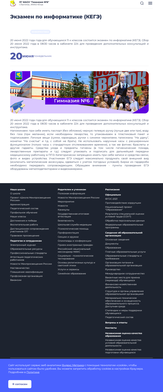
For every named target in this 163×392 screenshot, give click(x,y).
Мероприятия (66, 201)
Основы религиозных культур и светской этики (76, 264)
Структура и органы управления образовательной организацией (124, 292)
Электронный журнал (23, 244)
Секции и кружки (68, 236)
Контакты (111, 328)
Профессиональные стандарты (28, 253)
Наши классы (18, 216)
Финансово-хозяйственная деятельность (121, 286)
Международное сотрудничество (125, 273)
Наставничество (19, 268)
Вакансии (15, 280)
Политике (32, 372)
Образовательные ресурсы (26, 248)
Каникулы (63, 209)
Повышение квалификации (26, 271)
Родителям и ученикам (72, 189)
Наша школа (17, 189)
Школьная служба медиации (75, 224)
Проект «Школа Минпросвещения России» (30, 199)
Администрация (19, 204)
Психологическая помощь (73, 228)
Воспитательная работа (24, 224)
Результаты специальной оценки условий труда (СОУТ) (124, 215)
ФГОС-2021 (111, 198)
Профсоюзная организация (26, 276)
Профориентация (68, 232)
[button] (142, 3)
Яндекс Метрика (73, 365)
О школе (15, 193)
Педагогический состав (24, 208)
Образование (113, 247)
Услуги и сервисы (68, 269)
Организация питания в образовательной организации (123, 264)
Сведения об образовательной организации (123, 234)
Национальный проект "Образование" (118, 208)
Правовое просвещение (24, 235)
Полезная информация (71, 193)
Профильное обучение (23, 212)
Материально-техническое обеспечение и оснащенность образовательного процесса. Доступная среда (123, 302)
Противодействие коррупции (123, 202)
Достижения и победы (23, 220)
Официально (113, 194)
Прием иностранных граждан (75, 244)
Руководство (112, 269)
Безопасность (66, 220)
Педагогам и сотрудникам (26, 241)
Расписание (112, 189)
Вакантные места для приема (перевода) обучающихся (122, 279)
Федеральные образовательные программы (124, 226)
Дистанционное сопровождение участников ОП (29, 230)
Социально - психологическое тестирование (75, 257)
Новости (63, 205)
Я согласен (19, 384)
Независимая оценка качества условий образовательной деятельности (123, 343)
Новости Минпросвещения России (31, 263)
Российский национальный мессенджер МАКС (74, 250)
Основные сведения (117, 239)
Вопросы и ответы (116, 322)
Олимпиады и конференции (74, 240)
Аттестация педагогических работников (26, 258)
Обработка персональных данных (125, 220)
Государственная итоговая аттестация (73, 215)
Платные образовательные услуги (125, 251)
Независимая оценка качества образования (123, 335)
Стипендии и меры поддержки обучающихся (123, 312)
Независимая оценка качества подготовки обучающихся (123, 351)
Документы (111, 243)
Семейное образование (72, 273)
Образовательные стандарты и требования (123, 257)
